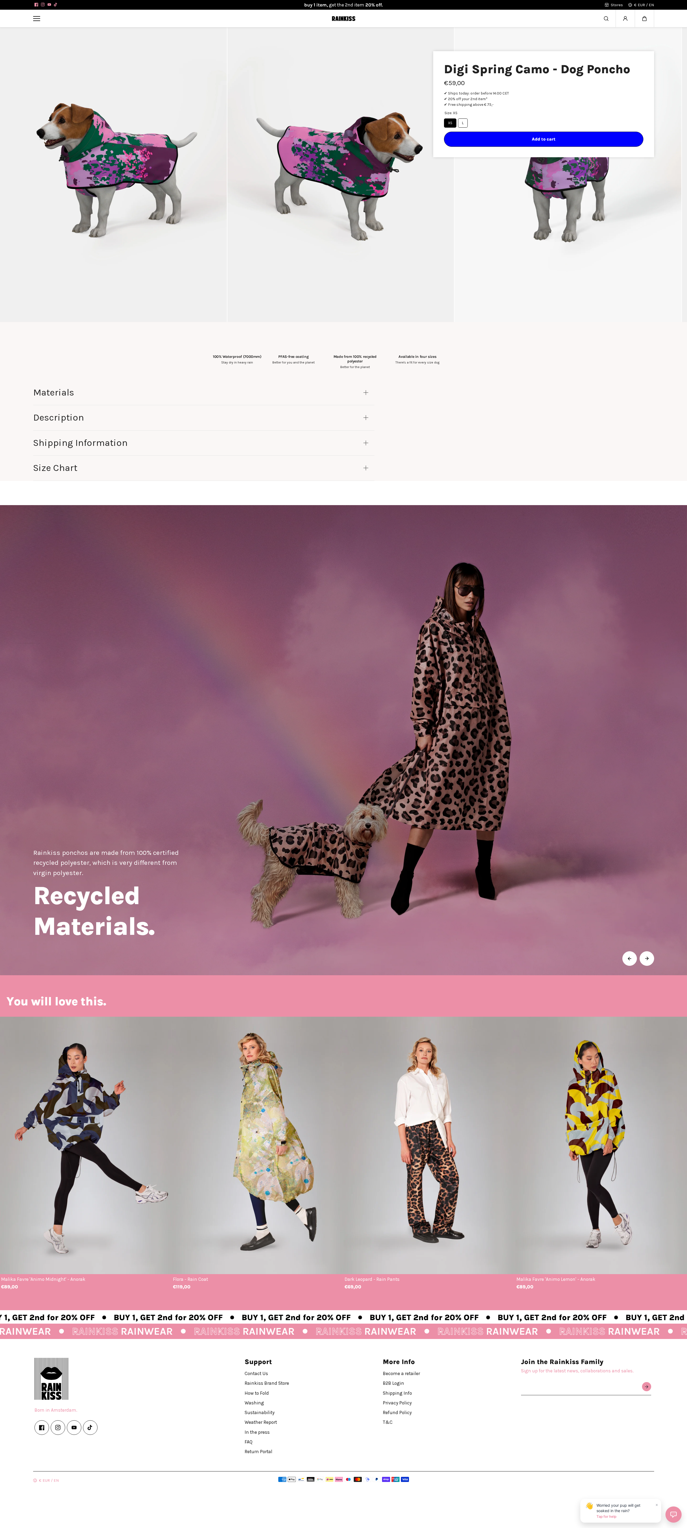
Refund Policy (397, 1412)
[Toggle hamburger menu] (178, 18)
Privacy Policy (397, 1402)
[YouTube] (49, 4)
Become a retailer (401, 1373)
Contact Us (256, 1373)
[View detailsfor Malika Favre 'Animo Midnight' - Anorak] (86, 1145)
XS (450, 123)
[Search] (606, 18)
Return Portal (258, 1451)
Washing (254, 1402)
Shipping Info (397, 1393)
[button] (644, 18)
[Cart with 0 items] (644, 18)
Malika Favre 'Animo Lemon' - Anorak (555, 1279)
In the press (257, 1432)
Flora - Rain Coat (190, 1279)
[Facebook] (36, 4)
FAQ (248, 1441)
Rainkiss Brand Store (267, 1383)
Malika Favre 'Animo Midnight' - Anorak (43, 1279)
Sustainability (260, 1412)
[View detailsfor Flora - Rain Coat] (258, 1145)
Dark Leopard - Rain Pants (372, 1279)
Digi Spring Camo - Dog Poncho (537, 69)
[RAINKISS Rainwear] (343, 18)
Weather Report (261, 1422)
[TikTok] (56, 4)
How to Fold (257, 1393)
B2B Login (393, 1383)
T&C (388, 1422)
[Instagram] (43, 4)
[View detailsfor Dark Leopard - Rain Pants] (429, 1145)
